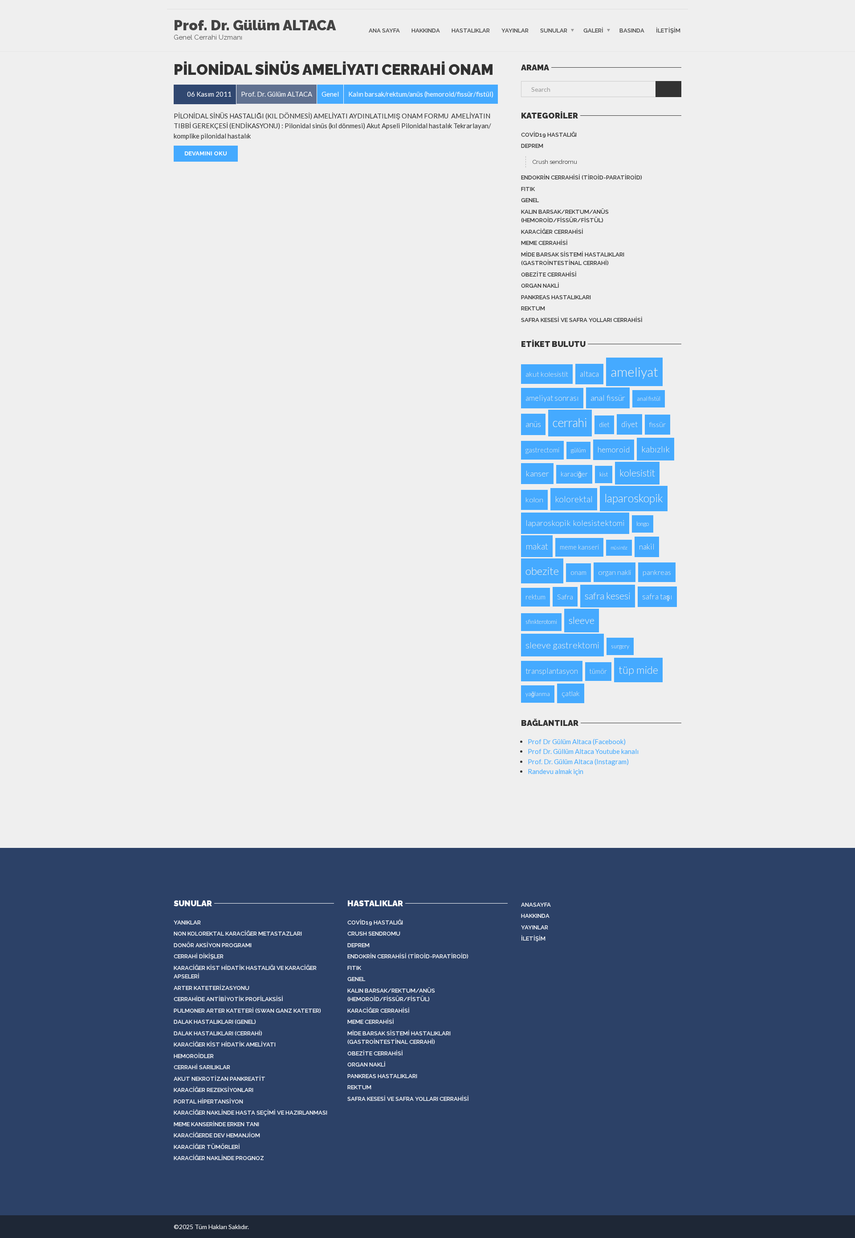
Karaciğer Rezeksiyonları (213, 1090)
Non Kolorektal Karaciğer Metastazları (238, 933)
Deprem (532, 146)
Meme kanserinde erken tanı (216, 1124)
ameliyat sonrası (552, 398)
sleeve (581, 620)
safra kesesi (608, 596)
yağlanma (537, 693)
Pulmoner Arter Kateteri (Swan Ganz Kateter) (247, 1010)
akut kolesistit (546, 374)
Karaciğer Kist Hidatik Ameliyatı (225, 1044)
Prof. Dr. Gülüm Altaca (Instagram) (578, 761)
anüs (533, 424)
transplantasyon (551, 671)
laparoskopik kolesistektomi (575, 523)
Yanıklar (187, 922)
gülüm (578, 450)
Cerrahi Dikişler (199, 956)
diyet (629, 424)
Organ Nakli (540, 285)
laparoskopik (633, 498)
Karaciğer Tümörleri (207, 1147)
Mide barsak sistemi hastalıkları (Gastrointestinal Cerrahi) (572, 259)
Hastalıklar (471, 30)
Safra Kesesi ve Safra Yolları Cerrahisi (582, 320)
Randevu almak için (555, 771)
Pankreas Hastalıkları (556, 297)
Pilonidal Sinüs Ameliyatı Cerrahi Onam (333, 69)
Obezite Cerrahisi (549, 274)
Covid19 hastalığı (549, 134)
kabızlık (655, 449)
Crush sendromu (555, 162)
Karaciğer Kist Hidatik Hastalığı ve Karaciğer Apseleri (245, 972)
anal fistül (648, 398)
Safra (565, 596)
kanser (537, 473)
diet (604, 424)
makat (536, 546)
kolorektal (574, 499)
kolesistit (637, 473)
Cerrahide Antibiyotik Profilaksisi (228, 999)
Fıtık (528, 189)
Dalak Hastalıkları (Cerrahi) (218, 1033)
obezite (542, 570)
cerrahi (570, 422)
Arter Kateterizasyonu (211, 988)
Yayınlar (515, 30)
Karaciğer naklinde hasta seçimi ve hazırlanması (250, 1112)
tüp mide (638, 670)
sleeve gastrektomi (562, 644)
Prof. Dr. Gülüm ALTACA (255, 25)
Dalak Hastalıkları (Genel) (215, 1021)
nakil (647, 546)
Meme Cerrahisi (544, 243)
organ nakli (614, 572)
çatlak (571, 693)
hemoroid (614, 449)
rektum (533, 308)
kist (603, 474)
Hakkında (425, 30)
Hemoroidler (194, 1056)
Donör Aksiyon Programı (213, 945)
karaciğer (574, 474)
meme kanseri (579, 547)
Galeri (593, 30)
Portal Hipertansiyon (208, 1101)
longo (642, 523)
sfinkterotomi (541, 621)
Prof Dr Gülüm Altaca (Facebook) (577, 741)
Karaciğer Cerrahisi (552, 231)
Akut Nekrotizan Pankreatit (219, 1078)
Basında (631, 30)
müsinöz (619, 547)
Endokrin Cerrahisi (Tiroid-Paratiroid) (581, 177)
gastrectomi (542, 450)
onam (578, 572)
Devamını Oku (205, 153)
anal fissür (607, 398)
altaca (589, 374)
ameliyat (634, 371)
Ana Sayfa (384, 30)
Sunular (553, 30)
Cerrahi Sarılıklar (202, 1067)
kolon (534, 499)
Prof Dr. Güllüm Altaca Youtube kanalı (583, 751)
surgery (620, 646)
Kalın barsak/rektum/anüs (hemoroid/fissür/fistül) (565, 216)
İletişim (668, 30)
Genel (530, 200)
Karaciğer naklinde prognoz (219, 1158)
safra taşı (657, 596)
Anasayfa (536, 904)
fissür (657, 424)
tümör (598, 671)
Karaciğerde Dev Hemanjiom (217, 1135)
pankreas (657, 572)
